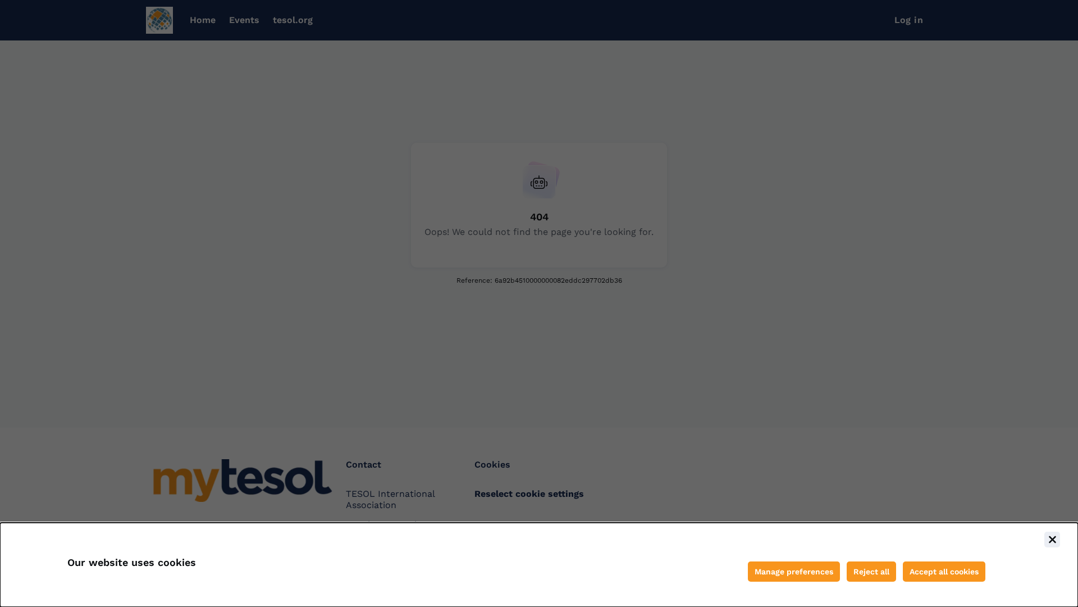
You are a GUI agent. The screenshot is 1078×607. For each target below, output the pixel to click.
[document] (539, 565)
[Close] (1052, 539)
